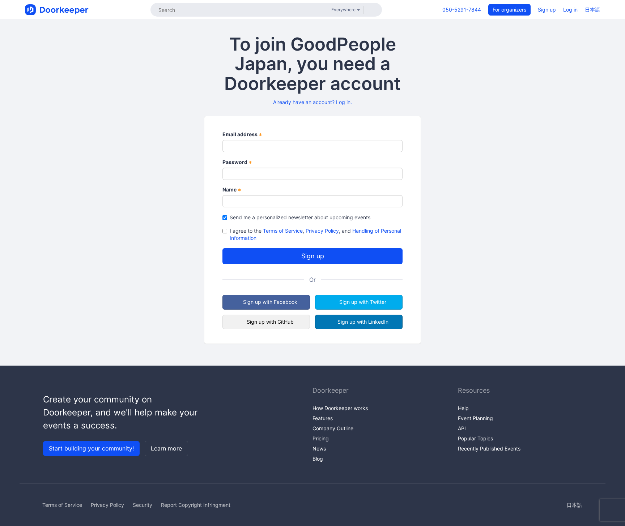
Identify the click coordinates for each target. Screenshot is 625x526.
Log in (570, 10)
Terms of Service (283, 231)
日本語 (592, 10)
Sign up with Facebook (270, 302)
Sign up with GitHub (270, 322)
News (319, 448)
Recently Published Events (489, 448)
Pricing (320, 438)
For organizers (509, 10)
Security (142, 505)
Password (237, 162)
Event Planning (475, 418)
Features (322, 418)
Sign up (547, 10)
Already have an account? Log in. (312, 102)
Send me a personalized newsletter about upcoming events (300, 217)
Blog (317, 459)
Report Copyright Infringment (195, 505)
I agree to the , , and (315, 234)
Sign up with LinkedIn (362, 322)
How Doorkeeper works (340, 408)
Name (231, 189)
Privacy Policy (322, 231)
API (462, 428)
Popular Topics (475, 438)
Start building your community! (91, 448)
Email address (242, 134)
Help (463, 408)
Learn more (166, 448)
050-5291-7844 (461, 10)
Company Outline (332, 428)
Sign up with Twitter (362, 302)
